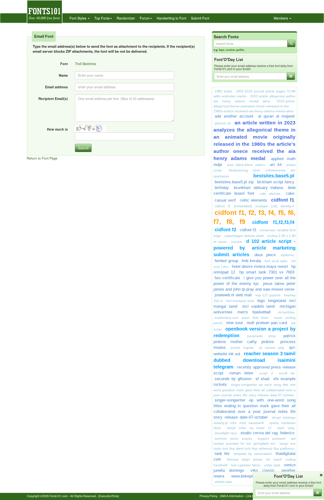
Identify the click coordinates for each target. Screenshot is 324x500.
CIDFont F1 (282, 200)
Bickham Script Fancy (276, 182)
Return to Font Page (42, 158)
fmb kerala (251, 261)
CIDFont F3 (248, 230)
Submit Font (200, 18)
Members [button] (281, 18)
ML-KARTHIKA (286, 312)
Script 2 (266, 373)
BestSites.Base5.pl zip (234, 182)
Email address (56, 87)
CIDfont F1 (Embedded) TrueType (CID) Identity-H (254, 206)
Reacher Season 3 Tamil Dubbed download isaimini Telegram (254, 360)
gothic (240, 50)
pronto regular (242, 347)
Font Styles (78, 18)
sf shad (262, 379)
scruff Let (286, 373)
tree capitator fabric (245, 465)
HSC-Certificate (227, 278)
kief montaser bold (240, 301)
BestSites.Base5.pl (273, 175)
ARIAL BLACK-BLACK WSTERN (246, 165)
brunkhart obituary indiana (258, 187)
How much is (57, 129)
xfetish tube (223, 482)
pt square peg (271, 347)
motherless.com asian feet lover (241, 318)
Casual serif (225, 200)
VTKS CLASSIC (264, 470)
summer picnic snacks (233, 438)
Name (63, 75)
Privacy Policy (208, 496)
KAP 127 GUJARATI (267, 295)
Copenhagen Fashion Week (244, 236)
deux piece (265, 255)
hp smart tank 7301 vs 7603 (266, 272)
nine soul (234, 323)
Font (64, 63)
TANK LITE (222, 453)
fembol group (226, 261)
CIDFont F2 (225, 229)
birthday (222, 187)
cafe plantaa (270, 193)
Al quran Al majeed (276, 116)
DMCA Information (232, 496)
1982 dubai (223, 91)
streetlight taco (226, 433)
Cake (290, 193)
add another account (234, 116)
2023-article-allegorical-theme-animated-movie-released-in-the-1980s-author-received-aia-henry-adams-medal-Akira (254, 106)
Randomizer (126, 18)
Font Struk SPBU (275, 261)
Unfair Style (272, 465)
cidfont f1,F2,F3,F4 (273, 222)
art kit (276, 164)
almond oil (223, 123)
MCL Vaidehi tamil (258, 306)
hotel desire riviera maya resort (260, 266)
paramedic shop (261, 336)
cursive (230, 50)
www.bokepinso (245, 476)
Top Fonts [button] (102, 18)
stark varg (285, 428)
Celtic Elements (253, 200)
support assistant (271, 438)
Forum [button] (145, 18)
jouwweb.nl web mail (233, 295)
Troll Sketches (85, 63)
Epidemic (287, 255)
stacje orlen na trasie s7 (249, 428)
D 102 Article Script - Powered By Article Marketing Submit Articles (254, 248)
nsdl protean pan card (267, 323)
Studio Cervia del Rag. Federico (267, 433)
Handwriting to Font (171, 18)
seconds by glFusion (233, 379)
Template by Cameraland (253, 454)
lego (221, 50)
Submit (83, 148)
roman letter (241, 373)
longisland (277, 300)
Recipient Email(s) (53, 98)
